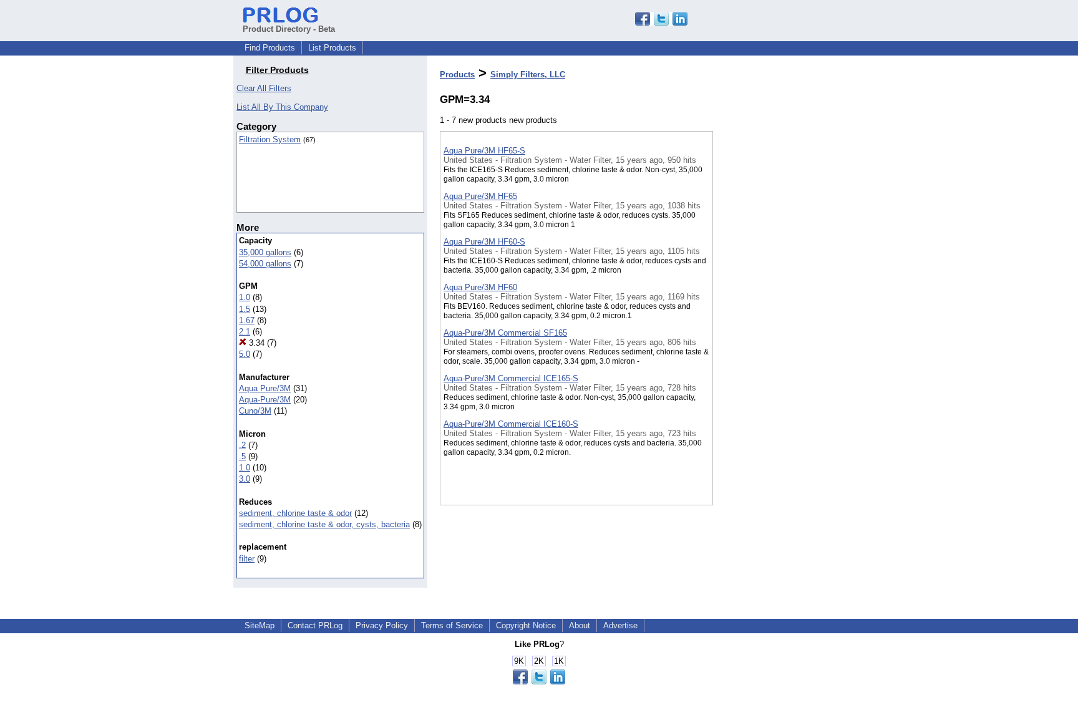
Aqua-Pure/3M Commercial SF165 (505, 333)
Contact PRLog (315, 625)
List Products (332, 47)
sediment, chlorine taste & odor (295, 513)
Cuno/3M (255, 411)
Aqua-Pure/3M (265, 399)
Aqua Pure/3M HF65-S (484, 150)
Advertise (620, 625)
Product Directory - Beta (289, 29)
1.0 (244, 297)
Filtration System (270, 139)
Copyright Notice (526, 625)
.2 (242, 445)
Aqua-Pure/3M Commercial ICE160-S (511, 424)
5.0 (244, 354)
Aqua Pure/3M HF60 (480, 287)
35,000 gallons (265, 252)
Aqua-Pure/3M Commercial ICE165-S (511, 378)
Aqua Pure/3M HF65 (480, 196)
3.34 (255, 343)
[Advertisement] (775, 324)
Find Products (270, 47)
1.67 (247, 320)
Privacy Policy (382, 625)
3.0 (244, 479)
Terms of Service (452, 625)
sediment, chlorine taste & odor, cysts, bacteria (324, 524)
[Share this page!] (661, 22)
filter (247, 558)
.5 (242, 456)
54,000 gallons (265, 263)
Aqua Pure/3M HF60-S (484, 241)
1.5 (244, 309)
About (579, 625)
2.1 (244, 331)
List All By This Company (282, 107)
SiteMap (259, 625)
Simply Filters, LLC (527, 74)
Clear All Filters (263, 88)
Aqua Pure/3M (265, 388)
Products (457, 74)
